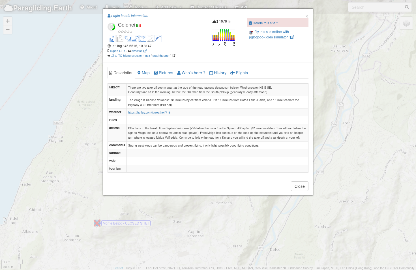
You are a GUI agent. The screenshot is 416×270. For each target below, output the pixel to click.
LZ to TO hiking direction (126, 55)
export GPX (117, 51)
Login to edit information (129, 15)
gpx (147, 55)
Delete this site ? (265, 22)
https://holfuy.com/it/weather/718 (149, 112)
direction (137, 51)
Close (300, 186)
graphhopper (161, 55)
